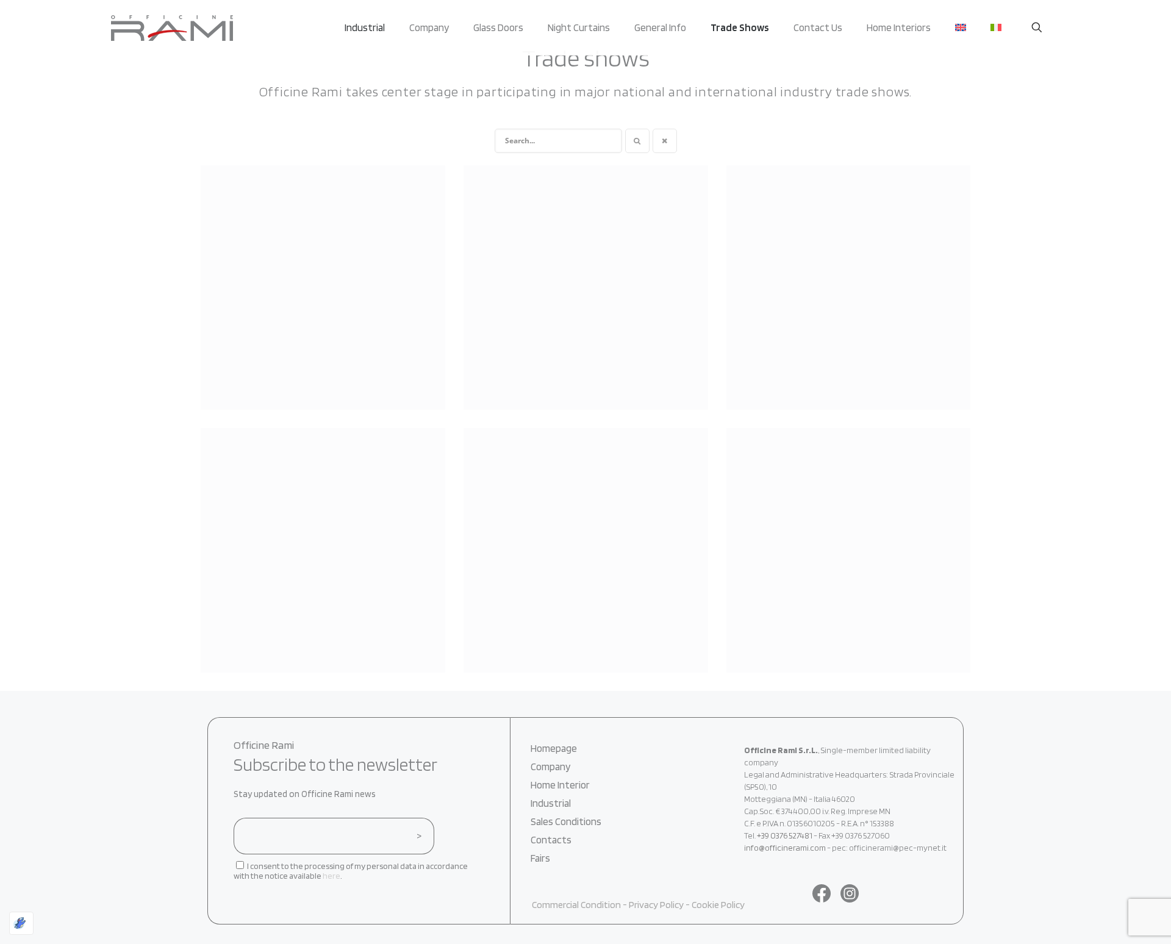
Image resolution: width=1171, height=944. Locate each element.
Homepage (554, 748)
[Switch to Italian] (996, 27)
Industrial (551, 803)
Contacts (551, 840)
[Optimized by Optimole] (21, 923)
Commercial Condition (577, 904)
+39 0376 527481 (784, 835)
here (331, 876)
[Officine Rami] (172, 27)
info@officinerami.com (785, 848)
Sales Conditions (566, 821)
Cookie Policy (718, 904)
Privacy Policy (656, 904)
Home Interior (560, 785)
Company (550, 766)
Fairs (540, 858)
